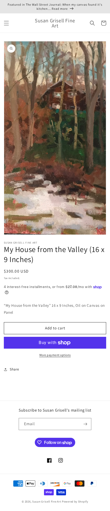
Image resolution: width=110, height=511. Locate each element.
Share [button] (14, 369)
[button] (6, 23)
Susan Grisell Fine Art (46, 501)
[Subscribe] (85, 424)
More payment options (55, 355)
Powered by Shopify (75, 501)
